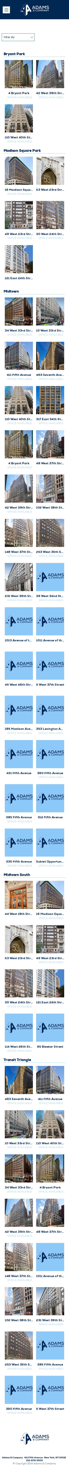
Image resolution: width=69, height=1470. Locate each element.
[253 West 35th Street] (50, 533)
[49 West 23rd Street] (19, 215)
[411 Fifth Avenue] (19, 356)
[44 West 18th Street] (19, 895)
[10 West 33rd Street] (50, 311)
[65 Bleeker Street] (50, 1028)
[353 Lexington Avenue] (50, 710)
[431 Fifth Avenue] (19, 754)
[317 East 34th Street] (50, 400)
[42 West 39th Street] (50, 74)
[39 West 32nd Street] (50, 577)
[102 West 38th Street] (50, 489)
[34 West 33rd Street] (19, 311)
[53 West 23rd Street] (50, 171)
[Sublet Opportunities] (50, 843)
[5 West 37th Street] (50, 666)
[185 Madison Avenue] (19, 710)
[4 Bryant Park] (19, 74)
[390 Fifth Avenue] (50, 754)
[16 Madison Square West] (19, 171)
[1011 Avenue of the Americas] (50, 621)
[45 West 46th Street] (19, 666)
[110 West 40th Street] (19, 118)
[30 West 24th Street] (50, 215)
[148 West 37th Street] (19, 533)
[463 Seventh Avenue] (50, 356)
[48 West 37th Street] (50, 444)
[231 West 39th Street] (19, 577)
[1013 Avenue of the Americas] (19, 621)
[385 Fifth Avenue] (19, 798)
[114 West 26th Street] (19, 1028)
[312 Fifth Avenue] (50, 798)
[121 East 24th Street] (19, 259)
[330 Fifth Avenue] (19, 843)
